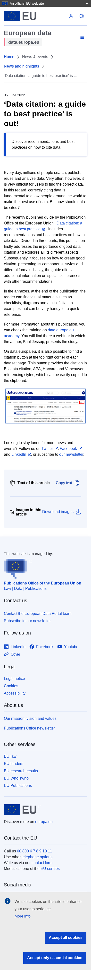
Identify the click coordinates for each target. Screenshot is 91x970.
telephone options (37, 857)
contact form (42, 863)
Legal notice (14, 679)
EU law (10, 756)
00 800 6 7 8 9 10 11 (34, 851)
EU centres (50, 869)
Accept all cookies (66, 938)
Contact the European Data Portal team (37, 613)
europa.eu (44, 822)
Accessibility (14, 693)
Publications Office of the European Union (42, 583)
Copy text (64, 483)
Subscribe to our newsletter (27, 621)
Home (9, 57)
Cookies (11, 686)
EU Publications (18, 785)
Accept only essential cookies (54, 958)
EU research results (21, 771)
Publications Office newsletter (29, 728)
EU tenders (13, 764)
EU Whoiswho (16, 778)
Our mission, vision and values (30, 718)
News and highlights (21, 66)
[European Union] (35, 16)
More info (23, 916)
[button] (81, 16)
